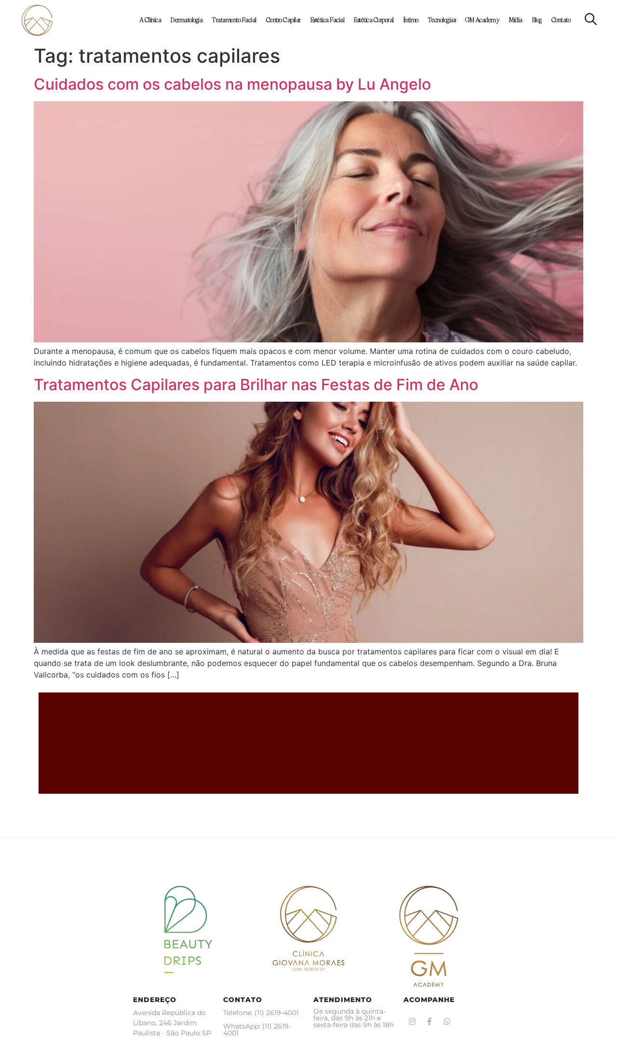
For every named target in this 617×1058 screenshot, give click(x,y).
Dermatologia (186, 20)
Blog (537, 20)
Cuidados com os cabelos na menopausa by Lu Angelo (232, 84)
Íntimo (410, 20)
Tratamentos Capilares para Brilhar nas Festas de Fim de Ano (256, 384)
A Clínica (150, 20)
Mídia (516, 20)
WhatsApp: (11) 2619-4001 (257, 1029)
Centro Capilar (283, 20)
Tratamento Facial (234, 20)
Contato (561, 20)
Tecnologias (442, 20)
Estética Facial (327, 20)
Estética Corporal (374, 20)
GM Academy (482, 20)
